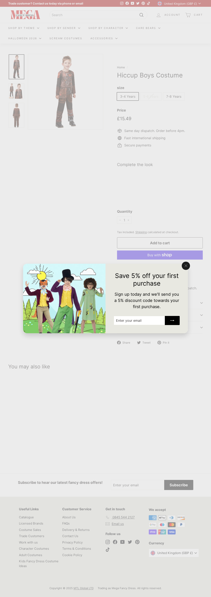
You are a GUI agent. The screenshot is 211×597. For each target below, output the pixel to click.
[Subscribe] (172, 320)
